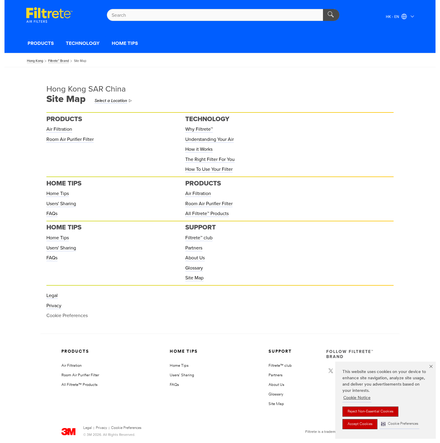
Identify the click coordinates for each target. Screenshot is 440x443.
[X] (330, 370)
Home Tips (57, 194)
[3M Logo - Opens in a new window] (49, 14)
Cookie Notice (357, 398)
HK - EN (393, 17)
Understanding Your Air (209, 139)
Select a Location (111, 101)
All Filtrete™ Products (207, 214)
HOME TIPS (125, 43)
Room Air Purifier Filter (70, 139)
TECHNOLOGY (83, 43)
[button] (399, 424)
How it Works (199, 149)
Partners (193, 248)
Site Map (194, 278)
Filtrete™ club (199, 238)
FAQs (51, 214)
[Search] (331, 15)
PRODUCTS (41, 43)
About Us (195, 258)
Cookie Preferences (126, 428)
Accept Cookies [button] (360, 424)
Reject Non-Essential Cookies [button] (370, 411)
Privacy (53, 306)
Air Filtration (59, 129)
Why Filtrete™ (199, 129)
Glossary (194, 268)
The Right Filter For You (210, 159)
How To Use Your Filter (209, 169)
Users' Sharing (61, 204)
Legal (52, 296)
